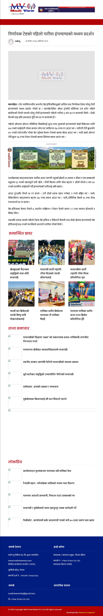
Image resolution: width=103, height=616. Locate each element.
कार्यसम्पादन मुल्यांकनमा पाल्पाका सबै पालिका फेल (47, 471)
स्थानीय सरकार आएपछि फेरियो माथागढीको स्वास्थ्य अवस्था (50, 362)
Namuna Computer (87, 612)
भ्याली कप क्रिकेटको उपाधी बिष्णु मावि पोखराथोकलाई (19, 315)
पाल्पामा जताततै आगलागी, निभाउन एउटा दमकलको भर (49, 496)
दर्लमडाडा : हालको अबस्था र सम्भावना (40, 387)
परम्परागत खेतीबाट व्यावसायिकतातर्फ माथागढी (45, 350)
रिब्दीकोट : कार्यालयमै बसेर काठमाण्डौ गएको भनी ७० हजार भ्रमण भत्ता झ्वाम (58, 520)
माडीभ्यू (17, 41)
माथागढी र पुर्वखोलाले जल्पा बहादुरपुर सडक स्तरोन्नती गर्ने (49, 508)
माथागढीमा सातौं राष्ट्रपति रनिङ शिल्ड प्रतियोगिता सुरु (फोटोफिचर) (79, 275)
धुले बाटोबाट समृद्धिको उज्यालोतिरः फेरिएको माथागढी (48, 374)
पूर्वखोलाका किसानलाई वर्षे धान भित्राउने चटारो (45, 399)
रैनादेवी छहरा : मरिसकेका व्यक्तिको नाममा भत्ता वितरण (48, 483)
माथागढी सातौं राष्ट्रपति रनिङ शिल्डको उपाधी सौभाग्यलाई (50, 273)
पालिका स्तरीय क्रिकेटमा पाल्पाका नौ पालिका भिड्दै (51, 315)
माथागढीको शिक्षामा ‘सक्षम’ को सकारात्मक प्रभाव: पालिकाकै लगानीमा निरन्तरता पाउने (56, 339)
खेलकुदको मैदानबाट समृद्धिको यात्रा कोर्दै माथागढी (19, 273)
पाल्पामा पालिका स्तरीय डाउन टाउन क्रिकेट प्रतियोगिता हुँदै (81, 315)
